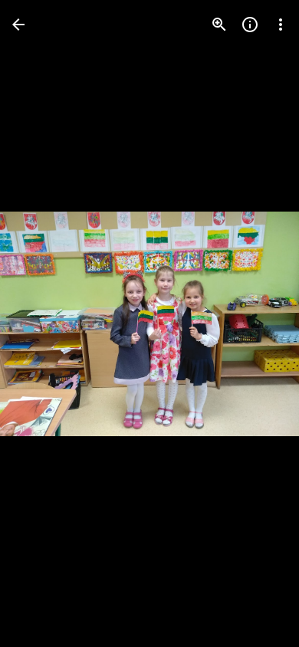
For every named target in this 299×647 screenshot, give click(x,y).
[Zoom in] (219, 24)
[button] (42, 323)
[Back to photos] (18, 24)
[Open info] (250, 24)
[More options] (280, 24)
